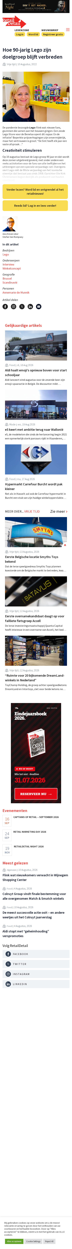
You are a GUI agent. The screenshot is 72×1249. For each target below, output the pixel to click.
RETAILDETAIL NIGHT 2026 (29, 846)
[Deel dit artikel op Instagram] (13, 306)
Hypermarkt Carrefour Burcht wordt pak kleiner (33, 486)
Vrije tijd (11, 64)
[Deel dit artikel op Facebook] (5, 306)
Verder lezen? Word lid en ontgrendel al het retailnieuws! (35, 191)
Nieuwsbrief (50, 30)
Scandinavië (10, 282)
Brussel (7, 278)
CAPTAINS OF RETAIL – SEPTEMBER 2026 (36, 817)
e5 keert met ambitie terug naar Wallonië (34, 429)
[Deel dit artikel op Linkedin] (30, 306)
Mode (12, 424)
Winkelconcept (12, 268)
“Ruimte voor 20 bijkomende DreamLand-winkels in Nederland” (34, 677)
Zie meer (57, 511)
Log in (19, 34)
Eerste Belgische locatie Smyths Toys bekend (31, 559)
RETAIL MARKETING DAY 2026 (29, 831)
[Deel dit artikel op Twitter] (22, 306)
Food (12, 365)
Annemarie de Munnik (16, 292)
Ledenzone (22, 30)
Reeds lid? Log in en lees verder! (35, 205)
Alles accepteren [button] (14, 1241)
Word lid (33, 34)
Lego (6, 254)
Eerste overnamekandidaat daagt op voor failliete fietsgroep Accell (34, 618)
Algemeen (11, 869)
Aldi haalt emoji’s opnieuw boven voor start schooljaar (36, 372)
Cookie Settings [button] (33, 1241)
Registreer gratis (53, 34)
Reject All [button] (49, 1241)
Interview (8, 264)
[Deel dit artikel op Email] (38, 306)
